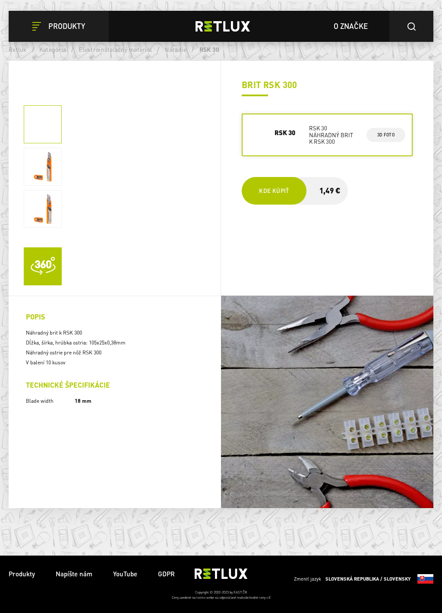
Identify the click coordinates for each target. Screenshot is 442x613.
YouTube (125, 573)
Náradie (175, 49)
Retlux (18, 49)
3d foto (385, 134)
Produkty (22, 573)
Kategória (52, 49)
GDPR (166, 573)
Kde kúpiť (274, 190)
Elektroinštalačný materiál (115, 49)
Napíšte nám (74, 573)
